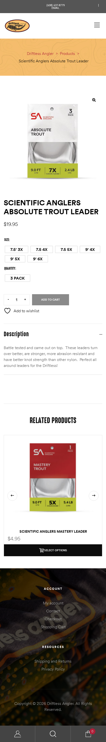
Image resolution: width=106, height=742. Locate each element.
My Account (17, 734)
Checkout (53, 618)
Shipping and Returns (53, 661)
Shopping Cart (53, 626)
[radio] (16, 249)
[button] (93, 99)
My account (53, 602)
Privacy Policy (53, 669)
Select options (55, 550)
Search (53, 734)
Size (6, 240)
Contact (53, 610)
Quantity (9, 268)
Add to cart (50, 299)
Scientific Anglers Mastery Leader (53, 531)
